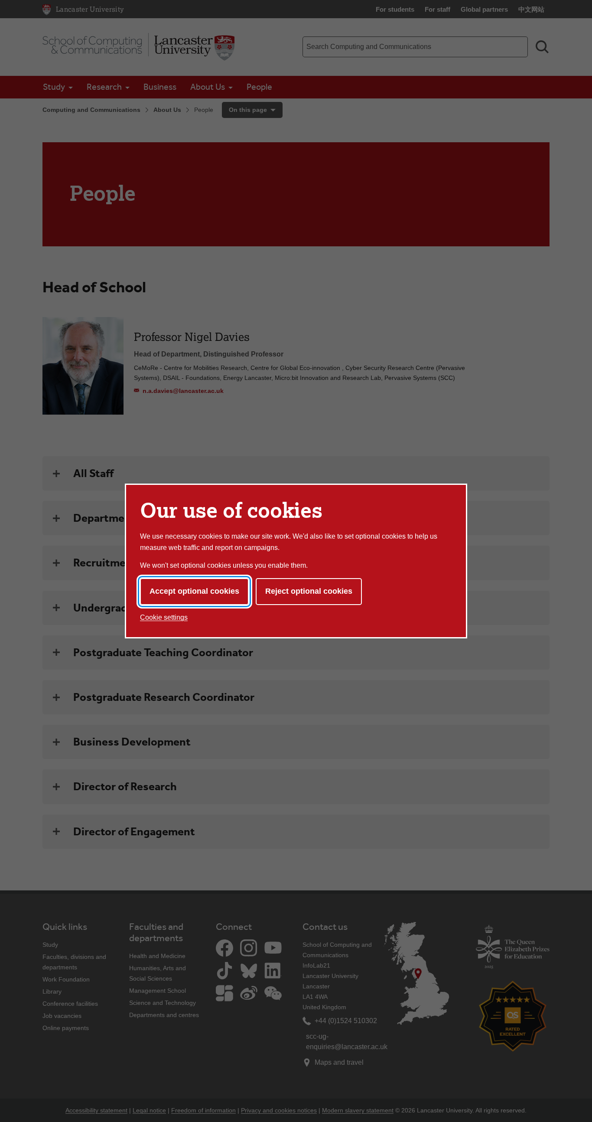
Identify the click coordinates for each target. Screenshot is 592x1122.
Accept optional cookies (194, 591)
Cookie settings (164, 617)
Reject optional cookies (308, 591)
